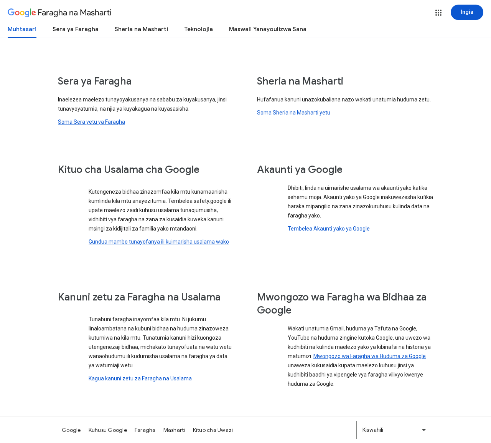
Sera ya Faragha (76, 29)
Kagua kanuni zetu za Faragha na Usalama (140, 378)
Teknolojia (198, 29)
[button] (438, 12)
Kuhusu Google (108, 429)
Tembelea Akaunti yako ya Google (329, 229)
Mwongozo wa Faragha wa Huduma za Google (369, 356)
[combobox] (394, 430)
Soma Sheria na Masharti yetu (293, 113)
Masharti (174, 429)
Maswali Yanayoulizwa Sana (267, 29)
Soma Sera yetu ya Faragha (91, 122)
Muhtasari (22, 29)
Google (71, 429)
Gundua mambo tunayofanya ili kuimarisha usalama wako (159, 242)
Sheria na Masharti (141, 29)
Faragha (145, 429)
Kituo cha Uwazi (213, 429)
